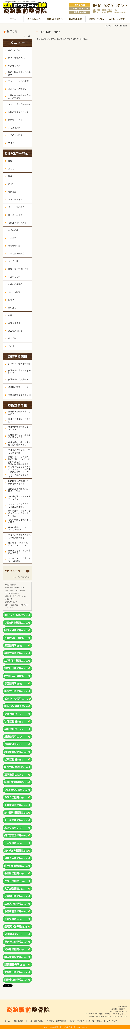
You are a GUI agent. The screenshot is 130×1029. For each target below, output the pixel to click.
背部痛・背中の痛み (17, 223)
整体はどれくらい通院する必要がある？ (19, 436)
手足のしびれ (14, 277)
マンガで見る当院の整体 (19, 104)
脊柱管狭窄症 (14, 246)
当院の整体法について (18, 112)
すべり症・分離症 (16, 253)
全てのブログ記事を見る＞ (21, 577)
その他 (11, 346)
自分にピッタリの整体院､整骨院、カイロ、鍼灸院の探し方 (19, 459)
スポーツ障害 (14, 292)
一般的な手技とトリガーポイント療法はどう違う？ (19, 474)
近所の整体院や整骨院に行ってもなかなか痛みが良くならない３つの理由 (19, 466)
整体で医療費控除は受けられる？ (19, 428)
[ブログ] (17, 574)
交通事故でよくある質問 (19, 395)
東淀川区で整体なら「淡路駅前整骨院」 (64, 1027)
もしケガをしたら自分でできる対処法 (19, 559)
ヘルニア (12, 238)
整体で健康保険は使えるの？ (19, 420)
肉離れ (11, 315)
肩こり (11, 168)
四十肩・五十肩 (15, 215)
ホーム (13, 19)
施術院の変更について (18, 387)
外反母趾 (12, 338)
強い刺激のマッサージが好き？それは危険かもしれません (19, 513)
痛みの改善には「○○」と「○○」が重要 (19, 528)
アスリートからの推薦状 (19, 81)
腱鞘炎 (11, 300)
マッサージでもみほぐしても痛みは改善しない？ (19, 505)
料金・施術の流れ (54, 19)
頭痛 (10, 176)
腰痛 (10, 161)
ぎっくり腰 (13, 261)
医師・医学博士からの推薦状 (19, 73)
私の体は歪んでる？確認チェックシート (19, 497)
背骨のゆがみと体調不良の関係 (19, 521)
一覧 (28, 36)
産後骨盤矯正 (14, 323)
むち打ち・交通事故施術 (75, 19)
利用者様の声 (14, 66)
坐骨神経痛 (13, 230)
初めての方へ (34, 19)
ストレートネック (16, 199)
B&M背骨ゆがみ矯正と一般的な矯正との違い (19, 482)
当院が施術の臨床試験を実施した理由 (19, 490)
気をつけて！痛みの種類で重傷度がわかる (19, 536)
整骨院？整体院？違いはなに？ (19, 412)
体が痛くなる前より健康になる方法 (19, 551)
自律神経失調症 (15, 284)
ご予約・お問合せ (116, 19)
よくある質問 (14, 127)
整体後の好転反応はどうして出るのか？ (19, 451)
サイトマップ (112, 1021)
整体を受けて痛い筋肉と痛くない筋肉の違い (19, 443)
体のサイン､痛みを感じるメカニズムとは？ (19, 544)
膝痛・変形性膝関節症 (18, 269)
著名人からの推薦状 (17, 89)
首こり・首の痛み (16, 207)
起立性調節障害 (15, 331)
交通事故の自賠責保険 (18, 379)
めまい (11, 184)
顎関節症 (12, 192)
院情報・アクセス (96, 19)
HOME (108, 26)
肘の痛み (12, 307)
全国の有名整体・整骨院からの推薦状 (19, 96)
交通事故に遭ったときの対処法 (19, 371)
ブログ (11, 143)
